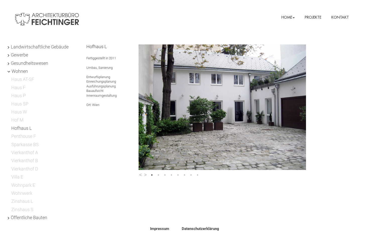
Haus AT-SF (22, 79)
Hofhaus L (21, 128)
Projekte (313, 17)
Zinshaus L (22, 201)
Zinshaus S (22, 209)
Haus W (19, 111)
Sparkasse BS (25, 144)
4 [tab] (171, 174)
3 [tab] (164, 174)
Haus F (18, 87)
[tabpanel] (231, 107)
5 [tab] (177, 174)
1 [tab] (151, 174)
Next (145, 173)
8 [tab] (197, 174)
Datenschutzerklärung (200, 228)
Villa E (17, 176)
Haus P (18, 95)
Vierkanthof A (24, 152)
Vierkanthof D (24, 168)
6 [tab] (184, 174)
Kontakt (340, 17)
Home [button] (286, 17)
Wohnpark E (23, 185)
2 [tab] (158, 174)
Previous (140, 173)
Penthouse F (23, 136)
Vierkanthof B (24, 160)
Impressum (159, 228)
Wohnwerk (21, 193)
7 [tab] (191, 174)
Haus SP (19, 103)
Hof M (17, 120)
